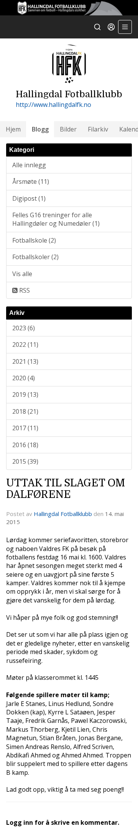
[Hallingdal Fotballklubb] (69, 7)
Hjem (13, 129)
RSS (24, 290)
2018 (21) (25, 411)
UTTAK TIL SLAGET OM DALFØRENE (65, 488)
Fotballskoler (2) (35, 257)
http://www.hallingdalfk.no (53, 104)
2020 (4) (23, 378)
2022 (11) (25, 344)
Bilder (68, 129)
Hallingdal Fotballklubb (63, 514)
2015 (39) (25, 461)
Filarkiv (98, 129)
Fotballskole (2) (34, 240)
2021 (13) (25, 361)
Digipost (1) (29, 198)
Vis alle (22, 274)
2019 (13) (25, 394)
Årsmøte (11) (30, 181)
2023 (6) (23, 328)
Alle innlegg (29, 165)
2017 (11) (25, 428)
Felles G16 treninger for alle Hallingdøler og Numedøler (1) (56, 219)
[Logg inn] (111, 27)
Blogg (40, 129)
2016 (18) (25, 445)
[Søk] (97, 27)
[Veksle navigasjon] (125, 27)
